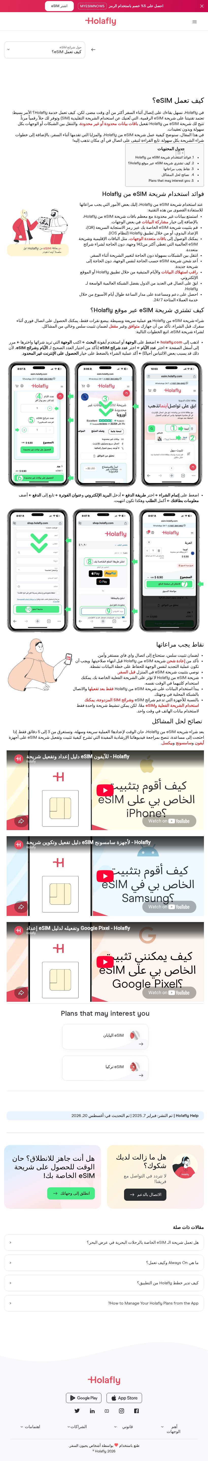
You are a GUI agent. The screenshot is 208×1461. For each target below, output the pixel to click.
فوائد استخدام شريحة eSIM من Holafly (163, 157)
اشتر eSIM (59, 6)
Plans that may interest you (169, 181)
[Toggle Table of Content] (193, 150)
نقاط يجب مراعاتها (177, 169)
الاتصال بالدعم (149, 1195)
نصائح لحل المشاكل (176, 175)
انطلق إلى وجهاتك (75, 1193)
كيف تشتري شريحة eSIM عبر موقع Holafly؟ (159, 163)
